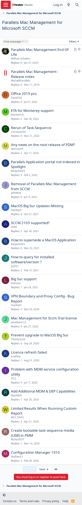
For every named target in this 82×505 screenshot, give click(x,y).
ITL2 (13, 378)
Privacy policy (50, 501)
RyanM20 (16, 395)
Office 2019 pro (24, 93)
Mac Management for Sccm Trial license (44, 318)
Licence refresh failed (29, 352)
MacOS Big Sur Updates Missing (37, 205)
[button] (4, 495)
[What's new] (69, 5)
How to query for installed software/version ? (32, 259)
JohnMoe (16, 193)
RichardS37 (17, 439)
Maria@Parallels (20, 80)
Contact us (9, 501)
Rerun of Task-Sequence (31, 127)
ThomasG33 (18, 339)
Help (65, 501)
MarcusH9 (17, 149)
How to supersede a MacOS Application (43, 240)
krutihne (16, 356)
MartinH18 (17, 114)
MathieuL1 (17, 456)
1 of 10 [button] (29, 469)
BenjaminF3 (18, 171)
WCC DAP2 (17, 417)
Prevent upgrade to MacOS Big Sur (40, 335)
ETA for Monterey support (32, 110)
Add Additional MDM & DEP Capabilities (43, 391)
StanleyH (16, 210)
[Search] (77, 5)
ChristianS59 (18, 132)
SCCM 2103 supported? (30, 222)
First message (12, 41)
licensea (16, 283)
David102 (16, 97)
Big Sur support (24, 278)
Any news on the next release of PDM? (43, 144)
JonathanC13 (18, 322)
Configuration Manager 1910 (35, 452)
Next (42, 469)
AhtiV (14, 227)
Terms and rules (29, 501)
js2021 (15, 266)
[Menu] (6, 5)
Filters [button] (73, 41)
